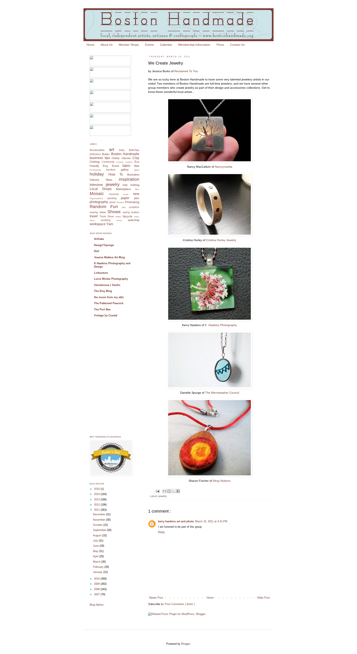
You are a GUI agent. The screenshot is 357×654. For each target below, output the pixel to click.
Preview (120, 202)
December (99, 514)
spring (126, 212)
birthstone (95, 154)
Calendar (166, 44)
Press (220, 44)
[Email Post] (157, 490)
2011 (97, 509)
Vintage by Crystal (105, 315)
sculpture (134, 207)
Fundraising (95, 170)
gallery (125, 169)
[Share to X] (173, 491)
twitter (118, 216)
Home (90, 44)
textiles (135, 212)
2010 (97, 578)
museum (114, 194)
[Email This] (164, 491)
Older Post (263, 597)
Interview (96, 185)
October (98, 524)
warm (92, 220)
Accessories (97, 150)
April (96, 556)
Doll (96, 251)
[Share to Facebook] (178, 491)
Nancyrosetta (223, 166)
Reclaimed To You (186, 71)
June (96, 545)
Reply (161, 532)
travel (94, 216)
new (136, 194)
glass (136, 170)
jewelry (163, 496)
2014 (97, 494)
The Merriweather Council (222, 392)
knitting (135, 185)
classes (126, 158)
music (126, 194)
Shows (114, 211)
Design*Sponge (104, 245)
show (102, 212)
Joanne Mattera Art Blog (109, 257)
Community (108, 161)
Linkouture (101, 272)
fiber (136, 165)
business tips (100, 158)
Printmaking (132, 202)
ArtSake (99, 238)
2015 (97, 488)
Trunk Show (107, 216)
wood (119, 220)
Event (115, 165)
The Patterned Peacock (108, 303)
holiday (97, 174)
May (96, 551)
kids (125, 185)
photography (99, 202)
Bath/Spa (134, 150)
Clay (135, 158)
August (97, 535)
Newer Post (156, 597)
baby (122, 150)
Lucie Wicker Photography (111, 278)
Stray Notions (221, 480)
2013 (97, 499)
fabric (127, 165)
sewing (94, 212)
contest (119, 162)
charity (116, 158)
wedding (106, 220)
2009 (97, 583)
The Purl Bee (102, 309)
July (96, 540)
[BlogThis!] (169, 491)
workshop (133, 220)
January (98, 572)
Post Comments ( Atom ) (180, 604)
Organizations (96, 198)
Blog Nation (97, 604)
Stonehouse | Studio (107, 285)
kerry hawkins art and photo (176, 521)
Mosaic (97, 193)
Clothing (94, 161)
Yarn (109, 224)
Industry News (101, 179)
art (111, 149)
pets (136, 198)
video (136, 216)
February (98, 566)
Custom (129, 162)
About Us (107, 44)
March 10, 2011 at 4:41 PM (211, 521)
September (100, 530)
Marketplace (123, 189)
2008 (97, 589)
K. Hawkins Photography (221, 325)
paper (125, 198)
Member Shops (129, 44)
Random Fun (104, 206)
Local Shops (101, 189)
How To (115, 174)
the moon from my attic (109, 297)
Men (137, 189)
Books (106, 154)
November (99, 519)
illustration (133, 174)
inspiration (129, 179)
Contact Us (237, 44)
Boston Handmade (125, 154)
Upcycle (127, 216)
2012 (97, 504)
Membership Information (194, 44)
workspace (98, 224)
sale (124, 207)
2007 (97, 594)
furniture (110, 169)
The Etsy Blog (103, 291)
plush (112, 202)
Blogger (185, 643)
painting (112, 198)
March (97, 561)
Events (149, 44)
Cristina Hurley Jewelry (221, 240)
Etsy (105, 165)
